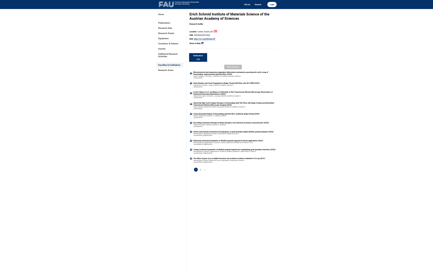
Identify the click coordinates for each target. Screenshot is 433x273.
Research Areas (165, 70)
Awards (162, 49)
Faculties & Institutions (169, 65)
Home (161, 14)
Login (272, 4)
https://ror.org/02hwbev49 (204, 39)
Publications (164, 23)
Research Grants (166, 33)
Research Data (165, 28)
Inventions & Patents (168, 43)
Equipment (163, 38)
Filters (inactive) (233, 67)
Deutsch (258, 4)
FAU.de (247, 4)
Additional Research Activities (168, 55)
